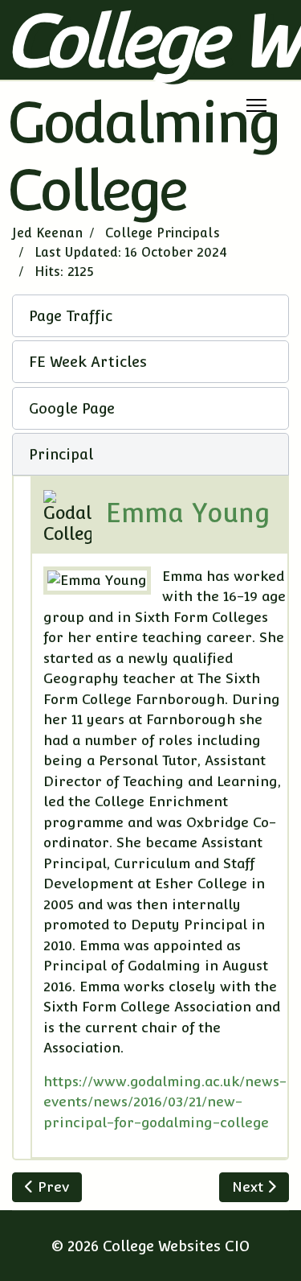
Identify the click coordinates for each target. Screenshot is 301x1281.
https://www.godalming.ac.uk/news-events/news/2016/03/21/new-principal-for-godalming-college (165, 1102)
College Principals (162, 233)
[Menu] (256, 105)
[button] (150, 316)
